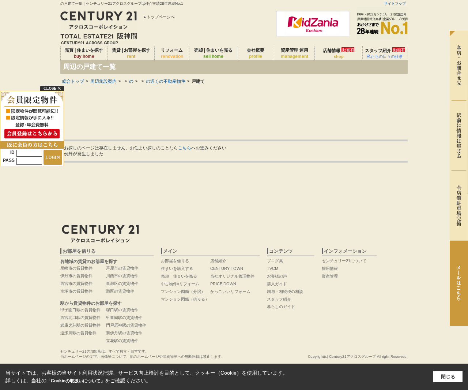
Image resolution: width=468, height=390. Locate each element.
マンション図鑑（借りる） (185, 299)
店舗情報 (338, 53)
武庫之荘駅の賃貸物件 (80, 325)
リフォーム (172, 53)
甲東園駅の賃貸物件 (124, 317)
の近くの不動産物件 (165, 81)
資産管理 (330, 276)
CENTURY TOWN (226, 268)
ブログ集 (275, 261)
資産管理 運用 (294, 53)
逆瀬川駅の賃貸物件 (78, 333)
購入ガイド (277, 284)
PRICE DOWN (223, 284)
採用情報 (330, 268)
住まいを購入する (177, 268)
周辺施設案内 (103, 81)
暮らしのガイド (281, 306)
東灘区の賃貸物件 (122, 283)
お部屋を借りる (175, 261)
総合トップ (73, 81)
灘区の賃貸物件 (120, 291)
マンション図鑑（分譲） (183, 291)
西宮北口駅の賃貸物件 (80, 317)
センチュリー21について (344, 261)
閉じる (448, 376)
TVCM (272, 268)
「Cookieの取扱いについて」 (75, 380)
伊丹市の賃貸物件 (76, 276)
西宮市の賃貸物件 (76, 283)
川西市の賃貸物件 (122, 276)
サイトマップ (395, 3)
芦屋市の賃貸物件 (122, 268)
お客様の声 (277, 276)
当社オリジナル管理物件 (232, 276)
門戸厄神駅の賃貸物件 (126, 325)
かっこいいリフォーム (230, 291)
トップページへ (161, 17)
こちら (184, 148)
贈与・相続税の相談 (285, 291)
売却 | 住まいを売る (213, 53)
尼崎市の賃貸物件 (76, 268)
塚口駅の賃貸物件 (122, 310)
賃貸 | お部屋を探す (131, 53)
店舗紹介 (218, 261)
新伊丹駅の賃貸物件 (124, 333)
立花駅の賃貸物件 (122, 340)
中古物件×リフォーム (180, 284)
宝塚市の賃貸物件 (76, 291)
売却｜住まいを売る (179, 276)
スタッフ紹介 (385, 53)
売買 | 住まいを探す (84, 53)
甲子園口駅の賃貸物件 (80, 310)
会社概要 (255, 53)
